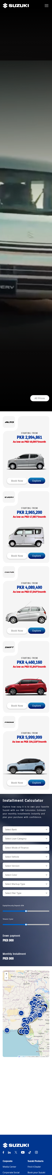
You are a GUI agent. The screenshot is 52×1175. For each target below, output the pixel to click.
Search (11, 1127)
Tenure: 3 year (8, 919)
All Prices (40, 398)
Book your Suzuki (36, 1172)
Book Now (17, 480)
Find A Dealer (34, 1166)
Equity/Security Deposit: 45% (13, 905)
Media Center (9, 1166)
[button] (32, 1003)
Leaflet (22, 1057)
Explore (36, 480)
